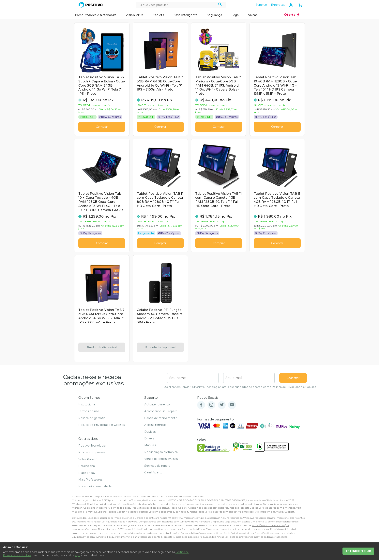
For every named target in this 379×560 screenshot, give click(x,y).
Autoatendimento (157, 404)
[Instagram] (211, 405)
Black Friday (86, 473)
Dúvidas (150, 431)
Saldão (253, 15)
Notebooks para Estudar (95, 486)
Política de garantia (91, 418)
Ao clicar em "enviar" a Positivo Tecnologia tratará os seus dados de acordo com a (240, 386)
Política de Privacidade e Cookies (294, 386)
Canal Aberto (153, 472)
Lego (235, 15)
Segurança (214, 15)
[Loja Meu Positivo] (90, 5)
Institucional (87, 404)
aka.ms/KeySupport (94, 511)
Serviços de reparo (157, 465)
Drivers (149, 438)
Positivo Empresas (91, 452)
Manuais (150, 445)
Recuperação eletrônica (161, 452)
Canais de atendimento (160, 418)
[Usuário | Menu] (291, 5)
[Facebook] (201, 405)
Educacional (86, 466)
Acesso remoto (155, 425)
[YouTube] (232, 405)
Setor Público (87, 459)
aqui (77, 555)
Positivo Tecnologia (92, 445)
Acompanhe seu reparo (160, 411)
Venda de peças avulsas (161, 459)
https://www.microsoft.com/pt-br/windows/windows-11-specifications (232, 533)
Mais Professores (90, 479)
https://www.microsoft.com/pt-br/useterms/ (194, 517)
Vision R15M (135, 15)
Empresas (278, 4)
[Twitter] (222, 405)
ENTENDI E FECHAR (358, 551)
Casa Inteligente (186, 15)
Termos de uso (88, 411)
